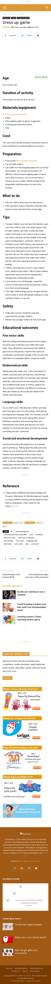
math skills (8, 544)
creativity (39, 534)
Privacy (24, 971)
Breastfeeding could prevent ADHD (11, 575)
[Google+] (22, 868)
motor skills (18, 544)
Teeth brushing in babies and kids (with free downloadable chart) (31, 607)
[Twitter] (36, 868)
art (12, 531)
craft (31, 534)
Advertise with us (21, 968)
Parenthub (27, 976)
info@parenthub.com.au (30, 861)
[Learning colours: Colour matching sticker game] (9, 619)
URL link (14, 506)
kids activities (8, 541)
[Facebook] (15, 868)
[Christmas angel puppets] (8, 926)
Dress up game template (15, 114)
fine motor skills (9, 538)
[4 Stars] (8, 27)
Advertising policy (36, 968)
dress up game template (26, 161)
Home (5, 14)
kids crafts (20, 541)
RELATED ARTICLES (12, 586)
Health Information (33, 981)
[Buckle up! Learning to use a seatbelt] (9, 594)
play (27, 544)
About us (9, 968)
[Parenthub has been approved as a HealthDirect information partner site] (25, 887)
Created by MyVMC (18, 981)
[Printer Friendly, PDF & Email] (41, 77)
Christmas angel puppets (28, 924)
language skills (32, 541)
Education (13, 14)
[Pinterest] (29, 868)
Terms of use (34, 971)
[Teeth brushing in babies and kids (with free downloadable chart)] (9, 607)
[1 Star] (3, 27)
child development (22, 531)
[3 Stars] (6, 27)
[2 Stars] (5, 27)
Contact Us (16, 971)
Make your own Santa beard (30, 937)
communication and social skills (15, 534)
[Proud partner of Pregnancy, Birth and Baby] (25, 893)
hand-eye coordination (26, 538)
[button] (47, 7)
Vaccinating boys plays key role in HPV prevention (37, 575)
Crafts (21, 14)
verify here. (29, 905)
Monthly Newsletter (16, 654)
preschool (35, 544)
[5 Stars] (9, 27)
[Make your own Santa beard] (8, 939)
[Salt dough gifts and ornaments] (8, 952)
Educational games (23, 18)
